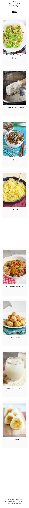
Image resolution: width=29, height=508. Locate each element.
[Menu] (3, 4)
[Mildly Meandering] (14, 3)
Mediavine (19, 503)
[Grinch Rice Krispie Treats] (14, 37)
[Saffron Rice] (14, 190)
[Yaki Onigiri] (14, 420)
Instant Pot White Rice (14, 107)
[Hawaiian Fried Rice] (14, 267)
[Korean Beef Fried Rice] (14, 139)
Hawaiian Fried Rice (14, 286)
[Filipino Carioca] (14, 318)
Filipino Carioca (14, 337)
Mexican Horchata (14, 388)
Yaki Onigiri (14, 439)
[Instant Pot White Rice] (14, 88)
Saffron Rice (14, 209)
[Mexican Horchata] (14, 369)
